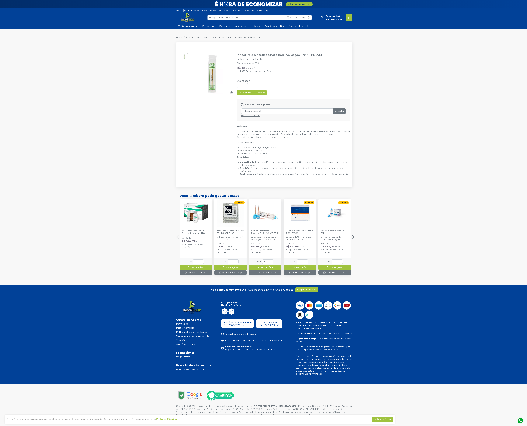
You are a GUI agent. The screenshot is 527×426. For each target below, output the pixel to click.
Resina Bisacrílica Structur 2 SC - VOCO (299, 232)
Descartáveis (209, 26)
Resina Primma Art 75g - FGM (333, 232)
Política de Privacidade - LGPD (191, 369)
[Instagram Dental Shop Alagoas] (231, 311)
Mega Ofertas (183, 357)
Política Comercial (185, 328)
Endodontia (240, 26)
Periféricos (255, 26)
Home (179, 37)
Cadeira (259, 11)
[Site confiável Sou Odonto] (220, 395)
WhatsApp (249, 11)
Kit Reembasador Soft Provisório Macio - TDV (193, 232)
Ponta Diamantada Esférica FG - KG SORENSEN (230, 232)
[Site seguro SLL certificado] (190, 395)
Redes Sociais (237, 11)
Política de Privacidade (167, 419)
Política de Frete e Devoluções (191, 332)
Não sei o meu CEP (250, 115)
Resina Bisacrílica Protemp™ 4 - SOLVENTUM (265, 232)
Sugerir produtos (306, 289)
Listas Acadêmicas (209, 11)
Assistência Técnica (185, 344)
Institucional (224, 11)
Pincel (206, 37)
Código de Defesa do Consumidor (193, 336)
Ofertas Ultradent (192, 11)
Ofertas (179, 11)
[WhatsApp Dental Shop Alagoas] (224, 311)
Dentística (224, 26)
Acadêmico (271, 26)
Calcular (339, 111)
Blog (266, 11)
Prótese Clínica (193, 37)
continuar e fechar (382, 419)
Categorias (187, 26)
